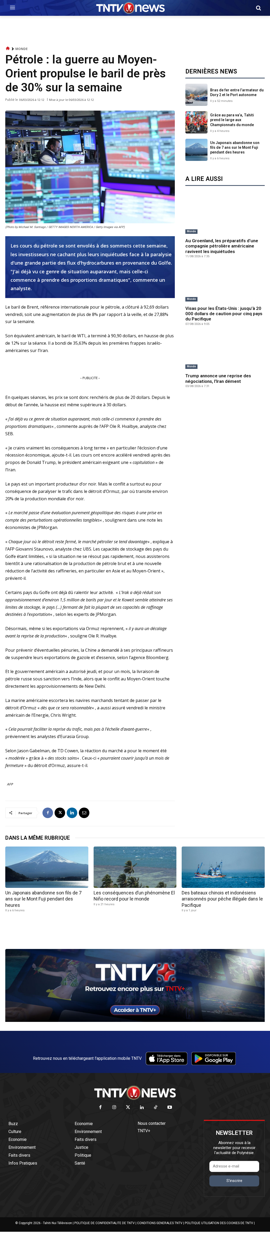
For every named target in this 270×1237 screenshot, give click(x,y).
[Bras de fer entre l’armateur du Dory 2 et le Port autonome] (196, 95)
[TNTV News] (135, 1093)
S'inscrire (234, 1180)
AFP (10, 784)
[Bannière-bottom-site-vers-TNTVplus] (135, 1020)
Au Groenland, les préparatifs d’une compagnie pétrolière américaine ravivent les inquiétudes (221, 246)
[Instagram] (114, 1107)
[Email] (84, 813)
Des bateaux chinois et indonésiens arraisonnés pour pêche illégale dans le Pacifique (222, 899)
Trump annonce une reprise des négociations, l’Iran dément (218, 378)
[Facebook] (47, 813)
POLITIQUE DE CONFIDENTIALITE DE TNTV (104, 1223)
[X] (60, 813)
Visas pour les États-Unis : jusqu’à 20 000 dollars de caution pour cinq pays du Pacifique (223, 314)
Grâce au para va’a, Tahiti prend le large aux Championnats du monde (232, 120)
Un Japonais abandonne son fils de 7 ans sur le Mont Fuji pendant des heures (234, 147)
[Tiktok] (156, 1107)
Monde (21, 49)
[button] (258, 8)
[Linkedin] (72, 813)
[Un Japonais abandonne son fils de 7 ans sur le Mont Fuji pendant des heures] (196, 150)
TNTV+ (144, 1130)
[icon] (8, 48)
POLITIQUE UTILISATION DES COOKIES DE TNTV (219, 1223)
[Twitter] (128, 1107)
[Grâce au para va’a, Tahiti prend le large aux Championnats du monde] (196, 122)
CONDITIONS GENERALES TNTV (159, 1223)
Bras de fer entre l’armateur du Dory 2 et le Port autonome (237, 92)
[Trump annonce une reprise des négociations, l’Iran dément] (225, 352)
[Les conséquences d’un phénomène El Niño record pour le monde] (135, 867)
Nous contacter (152, 1123)
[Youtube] (169, 1107)
